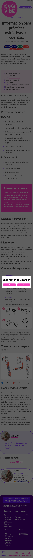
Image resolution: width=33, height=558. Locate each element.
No (24, 285)
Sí (9, 285)
